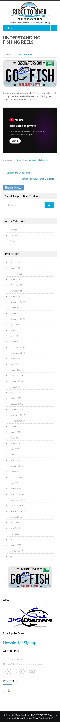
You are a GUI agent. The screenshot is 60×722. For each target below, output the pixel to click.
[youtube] (32, 671)
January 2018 (16, 409)
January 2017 (16, 426)
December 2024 (17, 285)
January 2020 (16, 381)
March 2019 (15, 398)
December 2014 (17, 471)
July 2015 (14, 437)
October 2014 (16, 477)
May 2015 (14, 449)
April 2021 (15, 336)
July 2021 (14, 324)
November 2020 (17, 353)
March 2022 (15, 307)
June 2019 (15, 387)
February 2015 (17, 460)
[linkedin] (19, 671)
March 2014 (15, 488)
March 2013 (15, 545)
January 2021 (16, 341)
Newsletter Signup (19, 642)
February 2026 (17, 274)
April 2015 (15, 454)
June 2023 (15, 296)
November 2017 (17, 415)
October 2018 (16, 404)
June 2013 (15, 528)
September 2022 (17, 302)
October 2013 (16, 505)
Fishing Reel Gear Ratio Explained (39, 178)
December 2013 (17, 500)
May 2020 (14, 364)
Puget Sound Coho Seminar (17, 172)
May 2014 (14, 483)
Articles (13, 229)
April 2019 (15, 392)
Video (18, 159)
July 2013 (14, 522)
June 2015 (15, 443)
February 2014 (17, 494)
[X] (12, 671)
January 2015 (16, 466)
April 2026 (15, 262)
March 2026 (15, 268)
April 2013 (15, 539)
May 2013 (14, 534)
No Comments (26, 54)
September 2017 (17, 420)
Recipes (13, 235)
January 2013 (16, 551)
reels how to (42, 159)
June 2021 (15, 330)
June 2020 (15, 358)
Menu (9, 28)
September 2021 (17, 319)
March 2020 (15, 370)
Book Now (13, 187)
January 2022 (16, 313)
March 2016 (15, 432)
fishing (31, 159)
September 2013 (17, 511)
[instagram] (25, 671)
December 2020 (17, 347)
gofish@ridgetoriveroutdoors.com (25, 664)
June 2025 (15, 279)
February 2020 (17, 375)
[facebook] (6, 671)
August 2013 (16, 517)
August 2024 (16, 290)
